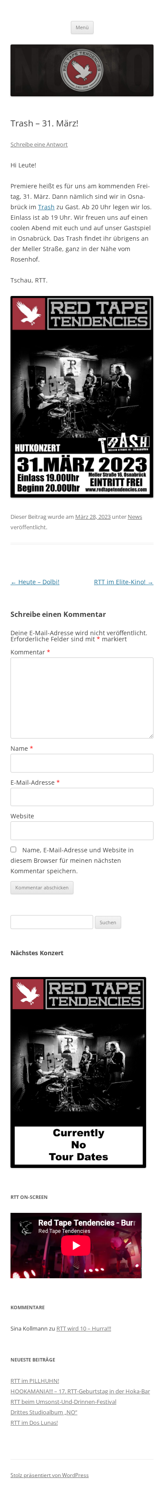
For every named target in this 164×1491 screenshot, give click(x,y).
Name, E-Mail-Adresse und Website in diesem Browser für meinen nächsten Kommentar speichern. (72, 860)
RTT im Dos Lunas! (34, 1422)
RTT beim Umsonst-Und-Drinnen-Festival (63, 1402)
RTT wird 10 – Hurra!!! (83, 1328)
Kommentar (30, 652)
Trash (46, 207)
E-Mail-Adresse (35, 782)
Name (21, 748)
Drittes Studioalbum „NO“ (43, 1412)
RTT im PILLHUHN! (34, 1381)
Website (22, 816)
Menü (82, 27)
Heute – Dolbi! (34, 582)
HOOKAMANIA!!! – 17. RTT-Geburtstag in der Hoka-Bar (80, 1391)
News (135, 517)
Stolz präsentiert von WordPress (49, 1475)
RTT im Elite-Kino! (124, 582)
